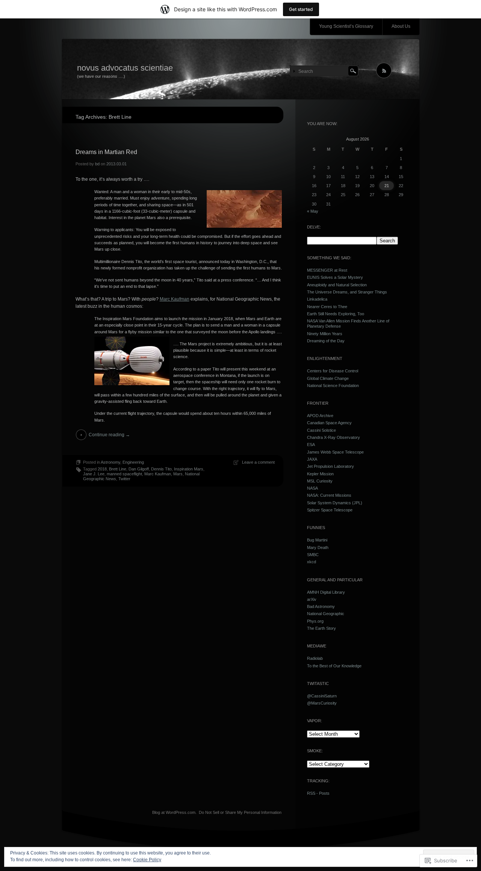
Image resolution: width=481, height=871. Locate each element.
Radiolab (315, 658)
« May (312, 211)
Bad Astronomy (321, 606)
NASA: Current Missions (329, 495)
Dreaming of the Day (326, 341)
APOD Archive (320, 415)
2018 (102, 469)
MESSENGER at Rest (327, 270)
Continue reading (109, 434)
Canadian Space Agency (329, 422)
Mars (178, 474)
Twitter (124, 478)
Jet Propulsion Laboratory (330, 466)
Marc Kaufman (174, 299)
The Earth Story (321, 628)
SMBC (313, 554)
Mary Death (317, 547)
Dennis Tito (161, 469)
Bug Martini (317, 540)
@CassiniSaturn (322, 696)
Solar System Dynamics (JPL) (334, 503)
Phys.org (315, 621)
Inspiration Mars (188, 469)
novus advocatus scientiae (125, 68)
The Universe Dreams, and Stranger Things (347, 292)
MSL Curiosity (320, 481)
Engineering (133, 462)
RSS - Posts (318, 793)
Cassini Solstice (321, 430)
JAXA (312, 459)
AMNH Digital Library (326, 592)
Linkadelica (317, 299)
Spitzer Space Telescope (329, 510)
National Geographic (325, 613)
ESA (311, 444)
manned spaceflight (124, 474)
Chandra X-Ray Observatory (333, 437)
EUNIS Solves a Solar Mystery (335, 277)
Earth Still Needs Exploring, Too (335, 314)
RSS (400, 71)
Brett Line (117, 469)
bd (97, 164)
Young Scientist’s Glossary (346, 26)
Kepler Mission (320, 474)
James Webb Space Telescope (335, 452)
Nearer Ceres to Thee (327, 306)
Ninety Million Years (324, 333)
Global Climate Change (328, 378)
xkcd (311, 561)
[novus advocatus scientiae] (240, 69)
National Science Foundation (333, 385)
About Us (401, 26)
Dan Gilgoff (139, 469)
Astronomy (110, 462)
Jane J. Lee (93, 474)
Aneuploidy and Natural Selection (337, 285)
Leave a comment (258, 462)
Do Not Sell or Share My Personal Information (240, 812)
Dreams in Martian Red (106, 152)
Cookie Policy (147, 859)
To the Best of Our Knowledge (334, 666)
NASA (312, 488)
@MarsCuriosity (322, 703)
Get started (301, 9)
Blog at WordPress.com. (174, 812)
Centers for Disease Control (332, 371)
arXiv (311, 599)
